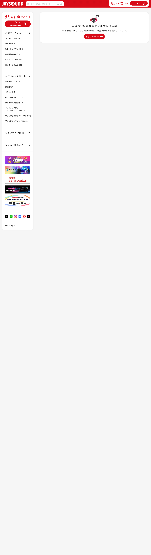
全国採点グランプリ (12, 81)
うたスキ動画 (10, 92)
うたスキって (25, 17)
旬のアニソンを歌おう (13, 59)
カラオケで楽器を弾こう (14, 102)
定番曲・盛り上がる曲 (13, 65)
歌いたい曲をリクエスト (14, 97)
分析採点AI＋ (10, 87)
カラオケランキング (12, 38)
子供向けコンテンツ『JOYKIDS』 (17, 121)
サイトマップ (10, 225)
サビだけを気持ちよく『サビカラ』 (18, 116)
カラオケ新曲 (10, 43)
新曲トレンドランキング (14, 49)
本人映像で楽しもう (12, 54)
